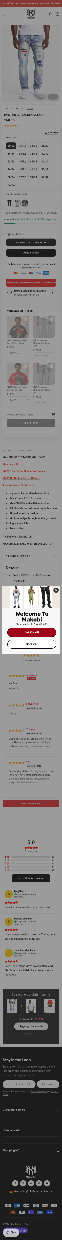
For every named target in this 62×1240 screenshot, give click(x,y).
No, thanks (32, 644)
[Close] (56, 590)
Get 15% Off (32, 632)
